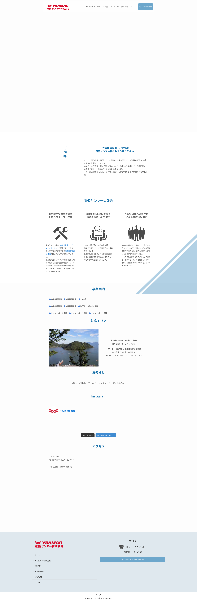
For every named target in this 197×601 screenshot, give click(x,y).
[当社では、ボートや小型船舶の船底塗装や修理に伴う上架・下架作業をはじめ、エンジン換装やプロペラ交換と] (136, 424)
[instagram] (100, 594)
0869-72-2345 (136, 546)
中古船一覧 (39, 571)
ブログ (37, 582)
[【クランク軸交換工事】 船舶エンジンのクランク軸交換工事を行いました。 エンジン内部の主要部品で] (86, 424)
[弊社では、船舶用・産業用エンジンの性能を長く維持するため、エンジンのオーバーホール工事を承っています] (61, 424)
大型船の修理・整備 (43, 560)
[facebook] (97, 594)
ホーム (37, 555)
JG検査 (38, 566)
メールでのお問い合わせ (134, 559)
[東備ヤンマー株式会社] (58, 6)
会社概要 (38, 576)
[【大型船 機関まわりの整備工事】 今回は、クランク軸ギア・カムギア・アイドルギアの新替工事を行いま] (111, 424)
